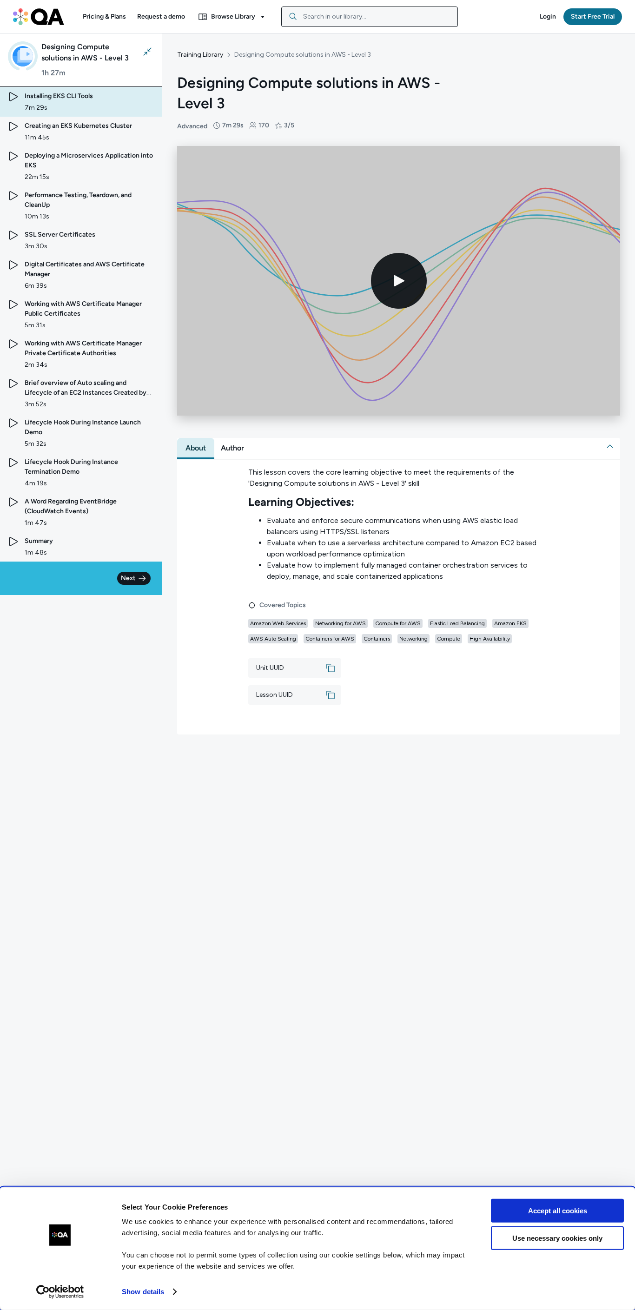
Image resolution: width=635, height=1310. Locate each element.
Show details (143, 1292)
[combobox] (369, 17)
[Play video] (399, 281)
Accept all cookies (557, 1211)
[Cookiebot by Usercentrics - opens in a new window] (60, 1292)
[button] (104, 16)
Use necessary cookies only (557, 1238)
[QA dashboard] (38, 17)
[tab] (195, 448)
